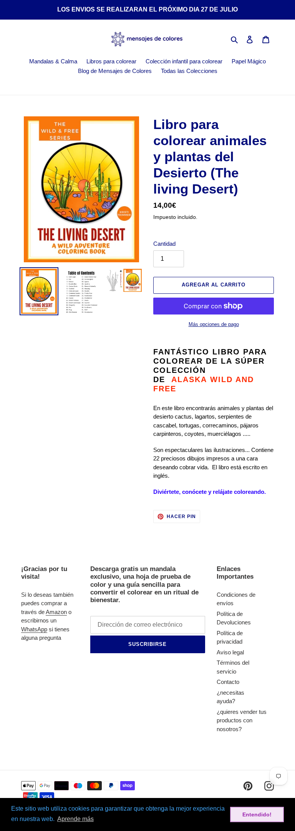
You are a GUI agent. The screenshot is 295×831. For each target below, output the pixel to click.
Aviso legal (230, 652)
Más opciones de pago (214, 324)
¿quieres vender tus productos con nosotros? (242, 720)
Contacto (228, 682)
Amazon (56, 612)
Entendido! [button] (257, 814)
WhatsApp (34, 629)
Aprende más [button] (75, 819)
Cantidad (164, 243)
